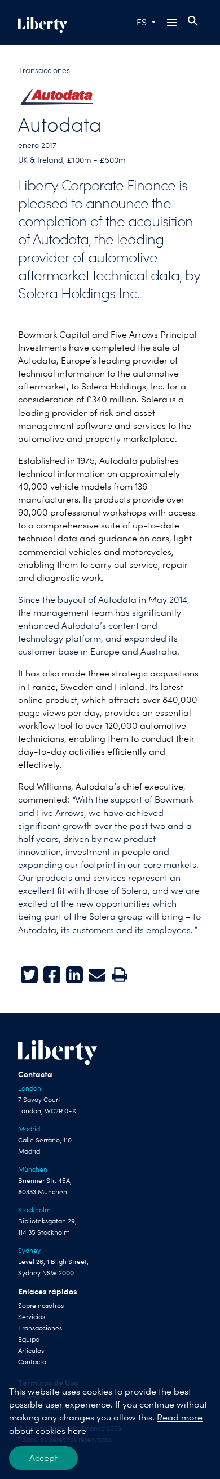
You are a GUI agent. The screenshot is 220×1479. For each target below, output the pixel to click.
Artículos (31, 1351)
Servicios (31, 1317)
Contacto (32, 1362)
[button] (172, 22)
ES (142, 22)
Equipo (28, 1339)
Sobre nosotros (41, 1306)
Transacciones (44, 70)
